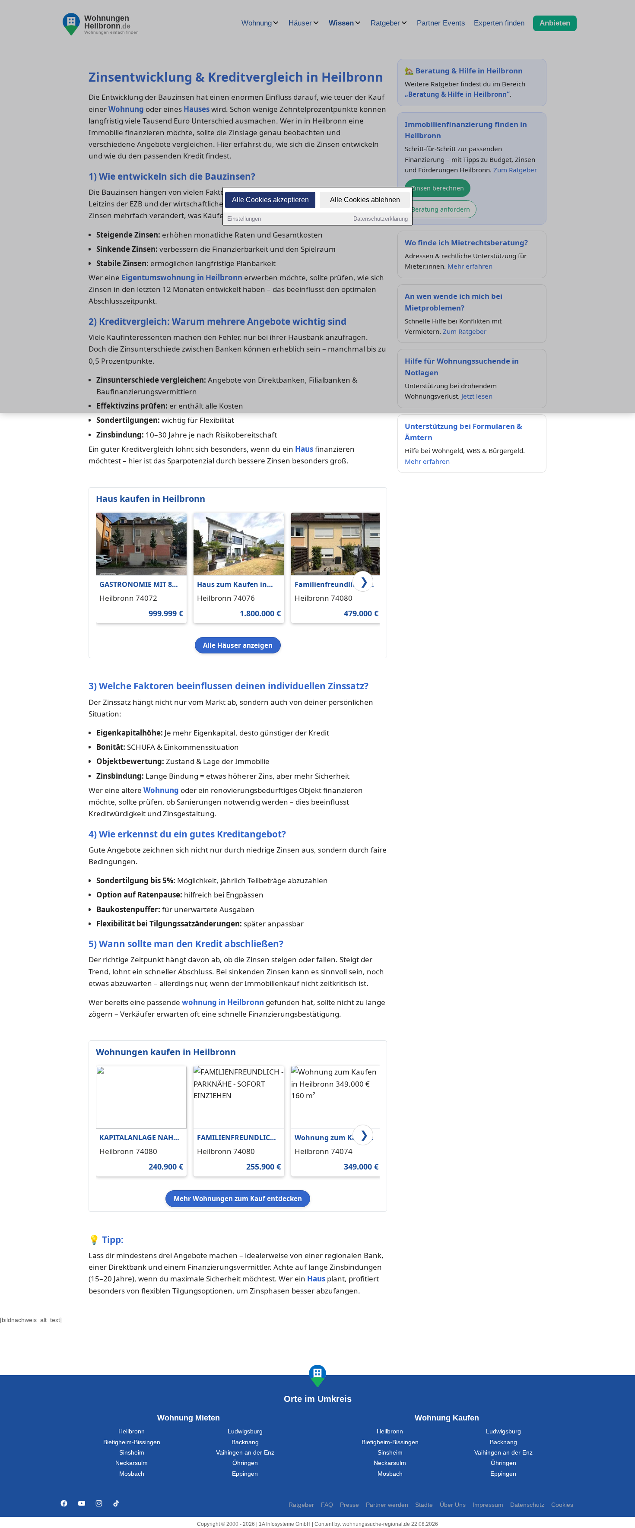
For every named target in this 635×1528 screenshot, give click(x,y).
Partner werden (387, 1505)
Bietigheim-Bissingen (131, 1442)
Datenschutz (527, 1505)
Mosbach (131, 1474)
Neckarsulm (131, 1463)
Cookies (562, 1505)
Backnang (245, 1442)
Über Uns (453, 1505)
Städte (424, 1505)
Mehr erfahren (427, 461)
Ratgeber (301, 1505)
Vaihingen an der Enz (245, 1452)
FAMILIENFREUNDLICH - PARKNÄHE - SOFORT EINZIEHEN (238, 1138)
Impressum (488, 1505)
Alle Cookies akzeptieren (270, 199)
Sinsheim (131, 1452)
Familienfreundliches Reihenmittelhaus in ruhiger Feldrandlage (331, 585)
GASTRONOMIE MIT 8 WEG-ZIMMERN (135, 585)
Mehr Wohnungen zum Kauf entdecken (238, 1198)
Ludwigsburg (245, 1431)
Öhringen (245, 1463)
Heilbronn (131, 1431)
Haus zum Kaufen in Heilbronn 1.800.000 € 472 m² (233, 585)
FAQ (327, 1505)
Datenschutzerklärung (380, 219)
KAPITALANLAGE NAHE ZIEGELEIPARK (138, 1138)
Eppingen (245, 1474)
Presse (349, 1505)
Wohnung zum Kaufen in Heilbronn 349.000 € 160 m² (333, 1138)
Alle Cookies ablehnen (365, 199)
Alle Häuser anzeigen (238, 645)
